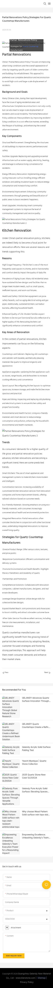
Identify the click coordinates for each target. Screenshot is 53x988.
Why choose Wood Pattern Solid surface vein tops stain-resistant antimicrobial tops (36, 813)
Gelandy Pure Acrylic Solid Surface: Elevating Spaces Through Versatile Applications (34, 790)
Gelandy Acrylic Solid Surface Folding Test (36, 748)
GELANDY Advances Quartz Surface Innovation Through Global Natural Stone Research (35, 699)
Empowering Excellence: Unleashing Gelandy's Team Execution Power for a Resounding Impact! (35, 836)
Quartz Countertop (30, 46)
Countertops (7, 354)
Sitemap (41, 978)
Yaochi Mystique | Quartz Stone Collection (34, 762)
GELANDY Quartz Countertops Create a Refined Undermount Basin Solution (36, 726)
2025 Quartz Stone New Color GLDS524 (33, 776)
